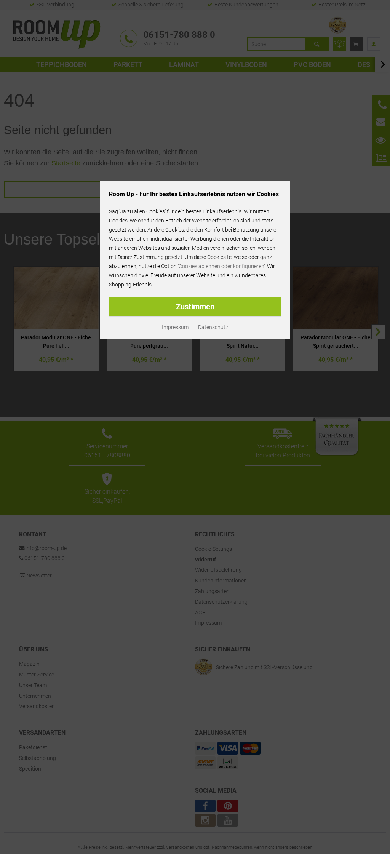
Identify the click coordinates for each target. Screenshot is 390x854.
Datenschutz (213, 327)
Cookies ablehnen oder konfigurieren (221, 266)
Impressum (175, 327)
